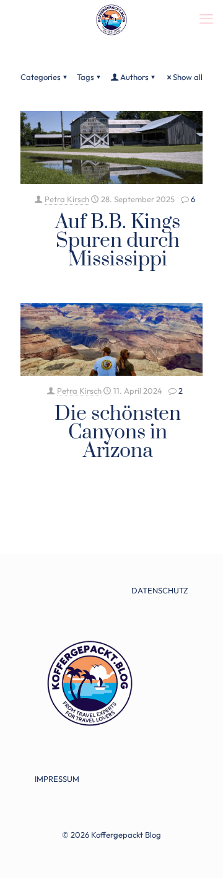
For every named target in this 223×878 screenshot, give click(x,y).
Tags (85, 77)
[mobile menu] (206, 18)
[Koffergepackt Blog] (111, 18)
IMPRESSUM (57, 779)
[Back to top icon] (198, 853)
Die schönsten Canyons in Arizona (118, 432)
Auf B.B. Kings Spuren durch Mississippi (117, 241)
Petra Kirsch (67, 199)
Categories (40, 77)
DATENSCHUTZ (159, 590)
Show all (188, 77)
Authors (134, 77)
